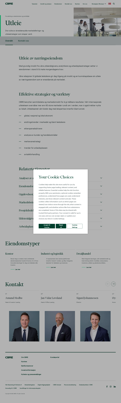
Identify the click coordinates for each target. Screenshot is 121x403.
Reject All (61, 226)
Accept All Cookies (47, 226)
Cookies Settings (74, 226)
